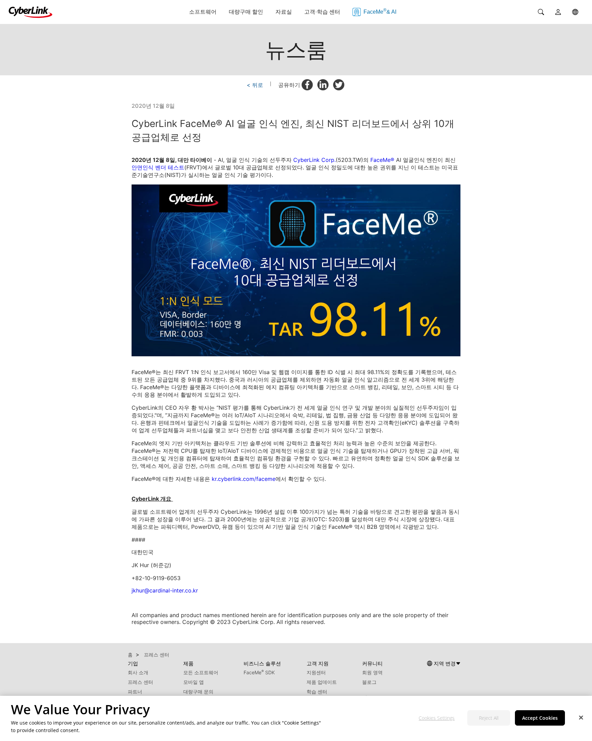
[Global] (575, 12)
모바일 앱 (193, 682)
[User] (558, 12)
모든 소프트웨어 (200, 672)
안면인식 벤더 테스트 (158, 167)
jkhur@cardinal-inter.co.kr (165, 590)
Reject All (488, 718)
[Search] (541, 12)
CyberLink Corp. (314, 159)
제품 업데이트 (322, 682)
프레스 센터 (140, 682)
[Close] (581, 717)
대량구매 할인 (246, 12)
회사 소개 (138, 672)
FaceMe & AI (379, 11)
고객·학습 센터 (322, 12)
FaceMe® (382, 159)
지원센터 (316, 672)
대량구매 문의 (198, 691)
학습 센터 (317, 691)
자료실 (283, 12)
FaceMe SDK (259, 672)
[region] (296, 718)
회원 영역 (372, 672)
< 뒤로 (255, 84)
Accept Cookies (540, 718)
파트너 (135, 691)
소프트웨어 (203, 12)
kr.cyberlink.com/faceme (243, 478)
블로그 (369, 682)
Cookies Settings (437, 718)
